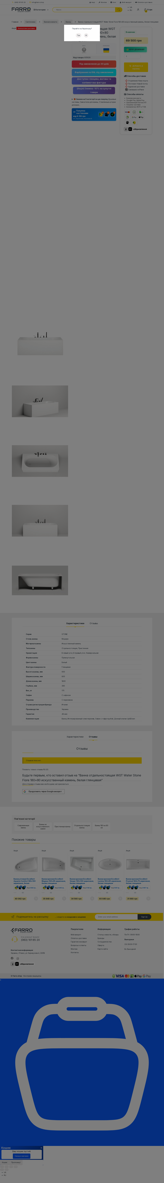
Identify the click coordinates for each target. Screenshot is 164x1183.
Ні (86, 35)
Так (78, 35)
